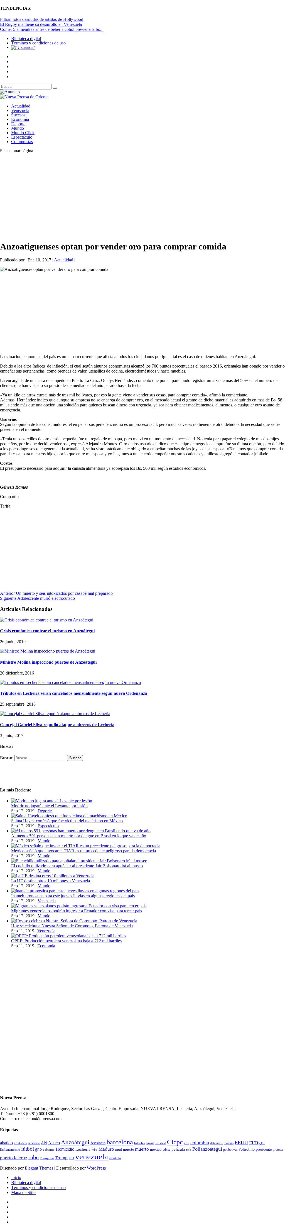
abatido (6, 1142)
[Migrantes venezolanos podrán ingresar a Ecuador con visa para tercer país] (78, 905)
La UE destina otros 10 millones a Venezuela (50, 880)
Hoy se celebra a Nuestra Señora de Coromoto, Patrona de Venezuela (72, 925)
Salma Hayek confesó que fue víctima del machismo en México (67, 820)
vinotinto (115, 1158)
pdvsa (166, 1149)
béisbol (160, 1143)
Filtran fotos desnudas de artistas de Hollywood (41, 19)
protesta (278, 1149)
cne (186, 1143)
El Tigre (257, 1142)
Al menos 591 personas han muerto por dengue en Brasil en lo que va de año (78, 835)
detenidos (216, 1143)
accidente (34, 1143)
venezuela (91, 1156)
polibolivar (230, 1149)
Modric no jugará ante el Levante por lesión (49, 805)
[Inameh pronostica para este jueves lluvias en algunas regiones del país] (75, 890)
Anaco (54, 1142)
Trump (61, 1157)
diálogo (229, 1143)
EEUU (241, 1142)
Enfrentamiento (10, 1149)
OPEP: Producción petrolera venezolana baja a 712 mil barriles (66, 940)
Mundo (17, 128)
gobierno (49, 1149)
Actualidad (20, 106)
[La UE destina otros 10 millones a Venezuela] (52, 875)
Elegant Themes (39, 1168)
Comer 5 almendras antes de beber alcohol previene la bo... (52, 29)
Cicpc (175, 1142)
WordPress (96, 1168)
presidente (264, 1149)
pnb (188, 1149)
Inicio (16, 1177)
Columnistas (22, 141)
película (178, 1149)
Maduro (106, 1149)
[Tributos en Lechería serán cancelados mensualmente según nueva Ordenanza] (70, 682)
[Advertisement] (142, 197)
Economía (20, 119)
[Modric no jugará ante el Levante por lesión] (51, 800)
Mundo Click (23, 132)
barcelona (120, 1142)
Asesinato (97, 1143)
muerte (128, 1149)
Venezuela (20, 110)
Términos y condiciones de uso (38, 43)
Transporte (47, 1158)
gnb (38, 1149)
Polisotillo (247, 1149)
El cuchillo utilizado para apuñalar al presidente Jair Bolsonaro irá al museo (77, 865)
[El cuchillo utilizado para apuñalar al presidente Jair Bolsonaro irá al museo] (79, 860)
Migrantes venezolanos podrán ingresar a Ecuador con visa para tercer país (76, 910)
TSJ (71, 1158)
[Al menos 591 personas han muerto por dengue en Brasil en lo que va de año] (81, 830)
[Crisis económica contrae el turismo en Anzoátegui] (46, 620)
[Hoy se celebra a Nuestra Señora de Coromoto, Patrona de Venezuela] (74, 920)
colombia (199, 1142)
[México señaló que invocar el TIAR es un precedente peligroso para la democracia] (85, 845)
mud (118, 1149)
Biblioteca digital (26, 38)
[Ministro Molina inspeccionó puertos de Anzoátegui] (47, 651)
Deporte (18, 123)
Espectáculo (21, 137)
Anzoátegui (75, 1142)
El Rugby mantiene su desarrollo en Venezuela (41, 24)
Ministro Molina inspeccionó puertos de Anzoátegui (48, 662)
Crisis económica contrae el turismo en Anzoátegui (47, 630)
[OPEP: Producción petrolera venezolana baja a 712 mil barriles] (68, 935)
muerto (142, 1149)
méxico (155, 1149)
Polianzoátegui (207, 1149)
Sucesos (18, 115)
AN (44, 1143)
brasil (150, 1143)
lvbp (94, 1149)
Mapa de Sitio (23, 1192)
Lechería (82, 1149)
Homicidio (65, 1149)
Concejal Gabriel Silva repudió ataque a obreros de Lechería (57, 724)
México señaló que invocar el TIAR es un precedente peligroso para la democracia (83, 850)
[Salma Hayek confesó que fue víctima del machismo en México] (69, 815)
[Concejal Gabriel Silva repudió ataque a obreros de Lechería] (55, 713)
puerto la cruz (13, 1157)
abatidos (20, 1143)
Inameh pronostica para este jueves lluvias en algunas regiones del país (73, 895)
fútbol (27, 1149)
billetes (139, 1143)
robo (33, 1157)
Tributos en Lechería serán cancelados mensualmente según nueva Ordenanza (73, 693)
